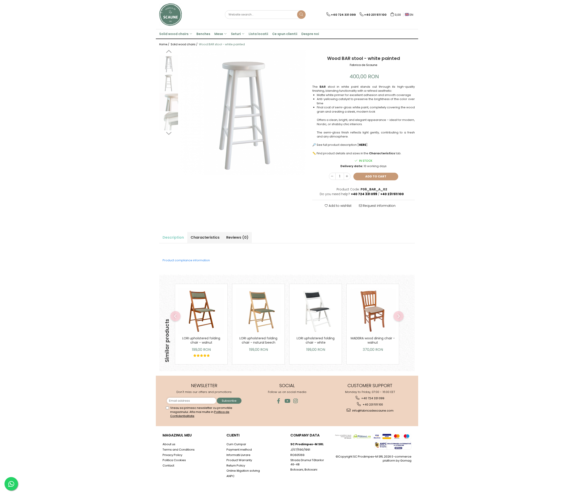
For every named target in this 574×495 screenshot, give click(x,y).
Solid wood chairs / (184, 44)
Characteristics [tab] (205, 237)
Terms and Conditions (179, 449)
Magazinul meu (177, 435)
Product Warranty (239, 460)
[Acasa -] (181, 14)
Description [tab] (173, 237)
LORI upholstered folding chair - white (316, 340)
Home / (164, 44)
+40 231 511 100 (372, 404)
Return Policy (235, 465)
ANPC (230, 476)
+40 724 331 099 (372, 398)
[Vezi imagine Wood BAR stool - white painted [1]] (168, 83)
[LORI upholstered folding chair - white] (315, 311)
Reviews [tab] (237, 237)
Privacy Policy (172, 455)
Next (168, 133)
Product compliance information (186, 260)
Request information (379, 205)
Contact (168, 465)
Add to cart (375, 176)
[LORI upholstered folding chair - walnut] (201, 311)
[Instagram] (296, 401)
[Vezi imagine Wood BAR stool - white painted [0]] (168, 64)
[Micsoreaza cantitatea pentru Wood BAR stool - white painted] (332, 176)
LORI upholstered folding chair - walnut (201, 340)
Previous (168, 52)
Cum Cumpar (236, 444)
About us (169, 444)
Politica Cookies (174, 460)
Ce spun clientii (284, 34)
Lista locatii (258, 34)
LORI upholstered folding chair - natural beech (258, 340)
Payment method (239, 449)
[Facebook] (279, 401)
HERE (362, 145)
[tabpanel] (243, 112)
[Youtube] (287, 401)
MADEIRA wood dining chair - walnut (373, 340)
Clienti (232, 435)
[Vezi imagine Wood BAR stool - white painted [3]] (168, 121)
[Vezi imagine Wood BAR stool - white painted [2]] (168, 102)
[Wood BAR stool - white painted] (243, 112)
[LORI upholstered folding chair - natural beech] (258, 311)
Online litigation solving (243, 471)
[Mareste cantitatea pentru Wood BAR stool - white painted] (347, 176)
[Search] (301, 14)
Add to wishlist (340, 205)
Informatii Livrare (238, 455)
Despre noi (310, 34)
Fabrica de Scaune (363, 65)
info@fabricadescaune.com (373, 410)
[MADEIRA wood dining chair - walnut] (373, 311)
